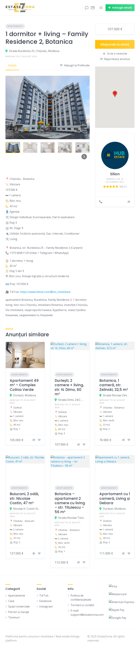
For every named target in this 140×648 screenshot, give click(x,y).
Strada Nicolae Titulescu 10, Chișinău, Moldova (72, 518)
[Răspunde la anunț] (33, 440)
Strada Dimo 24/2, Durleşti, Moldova (72, 400)
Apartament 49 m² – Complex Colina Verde (24, 385)
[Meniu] (101, 8)
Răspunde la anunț (115, 44)
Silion (115, 173)
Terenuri (14, 617)
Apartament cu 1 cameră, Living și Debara (114, 498)
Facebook (45, 601)
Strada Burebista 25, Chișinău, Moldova (34, 51)
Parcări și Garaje (18, 612)
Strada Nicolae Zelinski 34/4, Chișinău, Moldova (116, 395)
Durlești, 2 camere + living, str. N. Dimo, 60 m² (69, 387)
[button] (114, 93)
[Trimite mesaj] (129, 202)
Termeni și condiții (82, 605)
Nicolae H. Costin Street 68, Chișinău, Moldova (27, 509)
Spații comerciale (19, 606)
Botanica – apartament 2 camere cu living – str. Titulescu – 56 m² (70, 502)
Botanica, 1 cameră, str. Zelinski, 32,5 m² (113, 385)
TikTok (43, 595)
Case (11, 601)
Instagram (46, 606)
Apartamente (15, 26)
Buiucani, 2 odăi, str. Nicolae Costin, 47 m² (24, 498)
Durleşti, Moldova (24, 395)
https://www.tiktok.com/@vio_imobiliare (45, 292)
